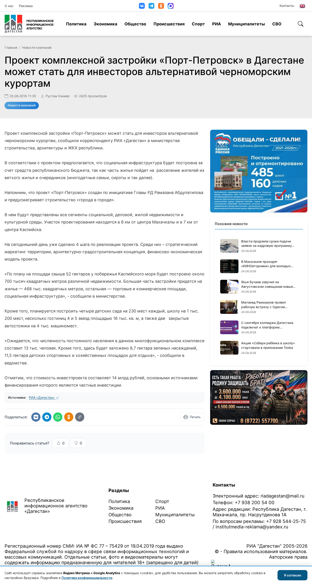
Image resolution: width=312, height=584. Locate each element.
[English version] (302, 6)
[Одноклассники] (161, 6)
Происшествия (169, 24)
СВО (276, 24)
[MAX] (171, 6)
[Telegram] (151, 6)
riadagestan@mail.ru (282, 496)
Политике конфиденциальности (86, 578)
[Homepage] (29, 24)
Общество (135, 24)
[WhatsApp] (57, 417)
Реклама (26, 6)
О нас (9, 6)
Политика (76, 24)
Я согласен (292, 575)
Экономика (105, 24)
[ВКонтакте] (142, 6)
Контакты (287, 6)
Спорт (198, 24)
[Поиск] (300, 24)
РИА (216, 24)
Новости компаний (36, 47)
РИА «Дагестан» (42, 397)
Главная (11, 47)
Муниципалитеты (246, 24)
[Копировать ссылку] (79, 417)
